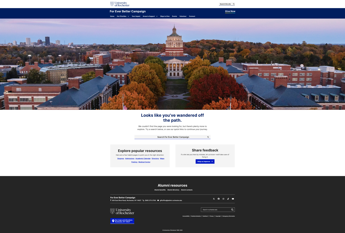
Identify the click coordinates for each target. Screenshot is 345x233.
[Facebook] (218, 198)
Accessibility (186, 216)
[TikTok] (228, 198)
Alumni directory (173, 190)
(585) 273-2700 (150, 200)
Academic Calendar (143, 158)
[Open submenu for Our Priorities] (128, 16)
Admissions (129, 158)
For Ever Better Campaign (128, 11)
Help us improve (203, 161)
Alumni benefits (160, 190)
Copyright (218, 216)
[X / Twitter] (214, 198)
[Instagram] (223, 198)
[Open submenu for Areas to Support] (156, 16)
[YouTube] (233, 198)
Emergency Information (229, 216)
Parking (134, 162)
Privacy (212, 216)
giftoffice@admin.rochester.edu (171, 200)
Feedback (205, 216)
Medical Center (144, 162)
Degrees (120, 158)
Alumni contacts (186, 190)
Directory (155, 158)
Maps (162, 158)
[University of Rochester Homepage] (119, 4)
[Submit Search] (232, 210)
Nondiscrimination (196, 216)
